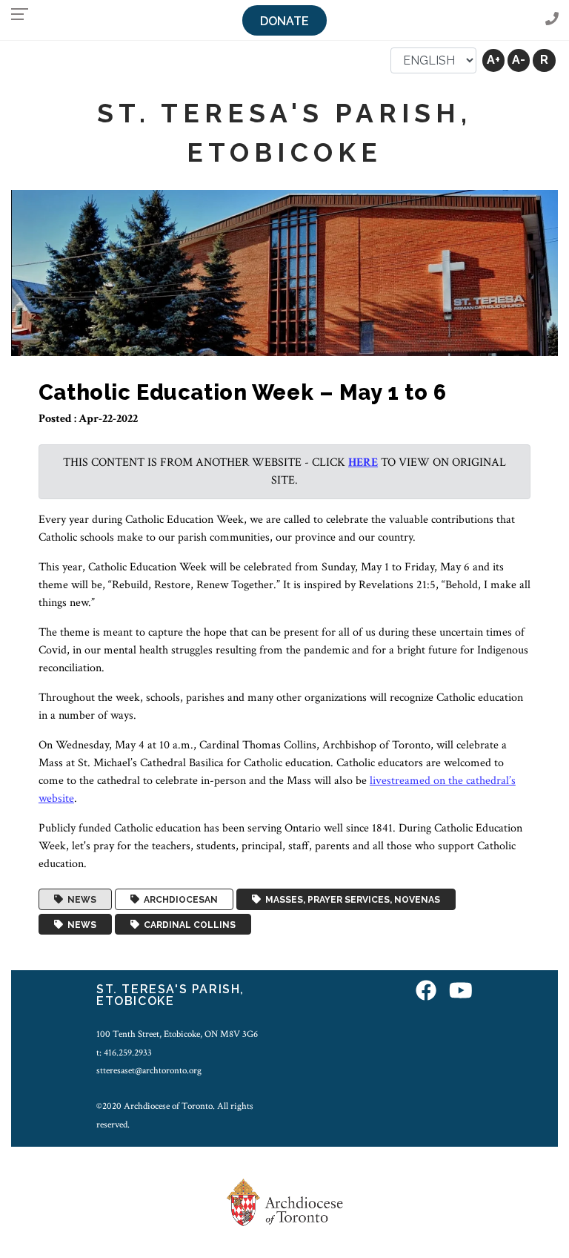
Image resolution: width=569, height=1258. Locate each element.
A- (518, 60)
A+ (493, 60)
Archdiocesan (178, 900)
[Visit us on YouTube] (461, 991)
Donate (284, 21)
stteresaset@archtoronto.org (149, 1070)
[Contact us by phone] (552, 19)
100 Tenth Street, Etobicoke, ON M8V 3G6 (177, 1034)
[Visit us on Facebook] (426, 991)
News (79, 900)
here (363, 462)
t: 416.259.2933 (124, 1052)
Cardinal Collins (187, 924)
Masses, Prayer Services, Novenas (350, 900)
